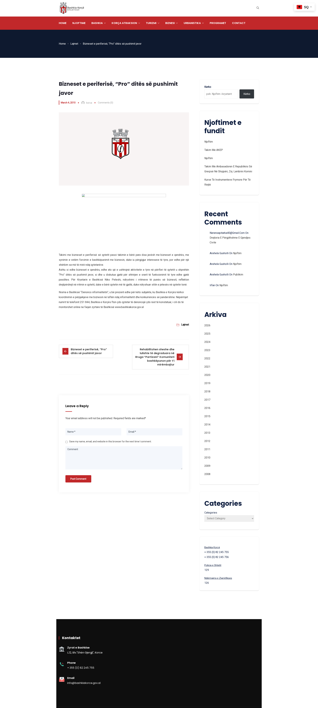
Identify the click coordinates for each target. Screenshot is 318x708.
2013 (207, 432)
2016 (207, 408)
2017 (207, 399)
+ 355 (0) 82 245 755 (80, 668)
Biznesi (170, 23)
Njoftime (78, 23)
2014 (207, 424)
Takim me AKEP (213, 150)
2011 (207, 449)
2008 (207, 474)
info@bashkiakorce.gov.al (84, 683)
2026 (207, 325)
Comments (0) (105, 102)
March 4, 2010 (68, 102)
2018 (207, 391)
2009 (207, 465)
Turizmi (151, 23)
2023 (207, 350)
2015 (207, 416)
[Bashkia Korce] (72, 8)
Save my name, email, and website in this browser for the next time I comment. (110, 441)
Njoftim (208, 141)
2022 (207, 358)
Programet (218, 23)
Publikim (238, 274)
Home (62, 23)
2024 (207, 342)
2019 (207, 383)
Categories (210, 512)
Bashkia (97, 23)
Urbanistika (192, 23)
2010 (207, 457)
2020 (207, 375)
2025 (207, 333)
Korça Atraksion (124, 23)
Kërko (246, 94)
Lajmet (74, 43)
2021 (207, 366)
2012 (207, 441)
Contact (238, 23)
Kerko (207, 86)
